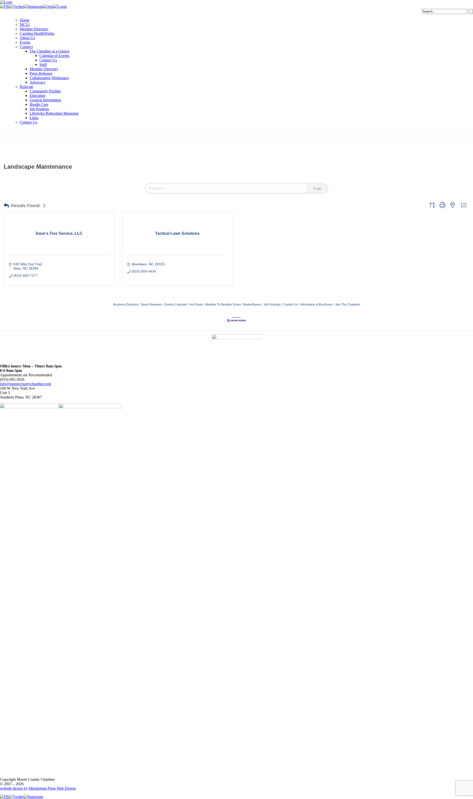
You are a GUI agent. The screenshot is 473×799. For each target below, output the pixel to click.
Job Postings (39, 109)
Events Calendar (176, 304)
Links (34, 118)
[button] (6, 206)
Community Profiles (45, 91)
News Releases (151, 304)
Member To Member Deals (223, 304)
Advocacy (38, 82)
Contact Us (48, 60)
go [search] (319, 188)
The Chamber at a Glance (49, 51)
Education (37, 95)
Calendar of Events (54, 56)
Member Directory (34, 29)
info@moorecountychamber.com (25, 384)
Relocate (26, 87)
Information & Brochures (316, 304)
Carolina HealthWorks (37, 33)
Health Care (39, 104)
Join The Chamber (347, 304)
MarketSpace (252, 304)
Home (24, 20)
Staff (43, 64)
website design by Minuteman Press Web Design (38, 788)
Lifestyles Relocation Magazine (54, 113)
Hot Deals (196, 304)
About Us (27, 38)
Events (25, 42)
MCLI (25, 24)
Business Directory (125, 304)
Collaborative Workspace (49, 78)
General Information (45, 100)
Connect (26, 47)
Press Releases (41, 73)
